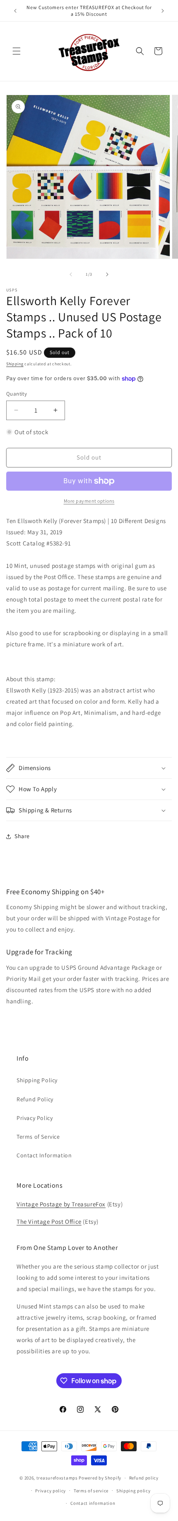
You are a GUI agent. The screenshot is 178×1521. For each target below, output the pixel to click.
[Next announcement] (163, 11)
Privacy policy (50, 1491)
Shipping (15, 364)
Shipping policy (133, 1491)
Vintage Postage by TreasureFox (61, 1204)
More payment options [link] (89, 501)
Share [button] (22, 836)
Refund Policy (35, 1099)
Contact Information (44, 1155)
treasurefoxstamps (57, 1478)
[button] (16, 51)
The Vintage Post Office (49, 1221)
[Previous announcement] (15, 11)
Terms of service (91, 1491)
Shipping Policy (37, 1080)
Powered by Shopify (100, 1478)
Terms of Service (38, 1136)
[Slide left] (71, 274)
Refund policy (144, 1478)
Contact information (92, 1503)
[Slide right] (107, 274)
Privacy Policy (35, 1118)
